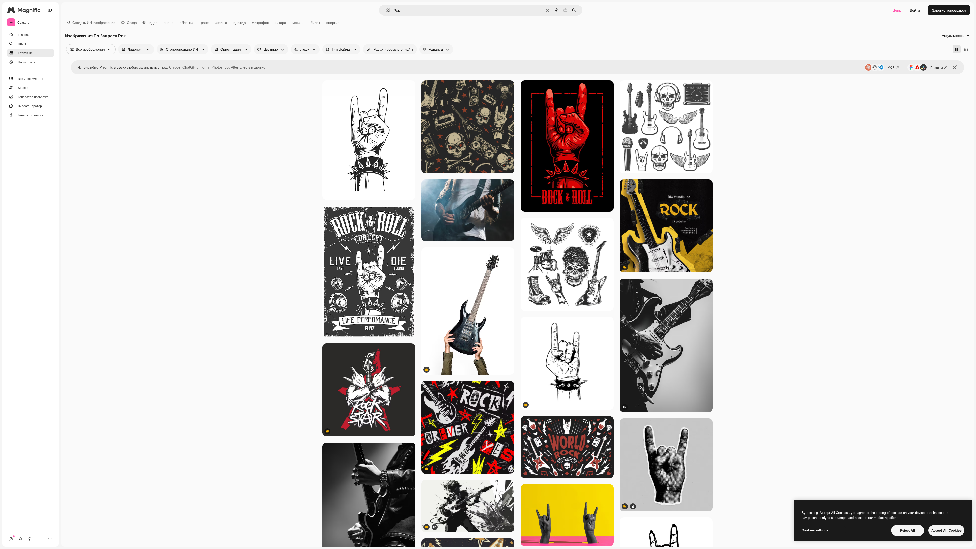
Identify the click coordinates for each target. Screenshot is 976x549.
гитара (280, 22)
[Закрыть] (955, 67)
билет (315, 22)
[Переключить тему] (29, 539)
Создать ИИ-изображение (93, 22)
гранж (204, 22)
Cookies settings (815, 530)
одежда (239, 22)
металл (298, 22)
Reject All (907, 530)
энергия (333, 22)
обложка (186, 22)
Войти (915, 10)
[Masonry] (957, 49)
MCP (891, 67)
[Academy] (20, 539)
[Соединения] (11, 539)
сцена (169, 22)
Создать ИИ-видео (142, 22)
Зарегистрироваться (949, 10)
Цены (897, 10)
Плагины (936, 67)
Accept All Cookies (946, 530)
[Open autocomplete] (386, 10)
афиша (221, 22)
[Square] (966, 49)
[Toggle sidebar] (50, 10)
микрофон (260, 22)
